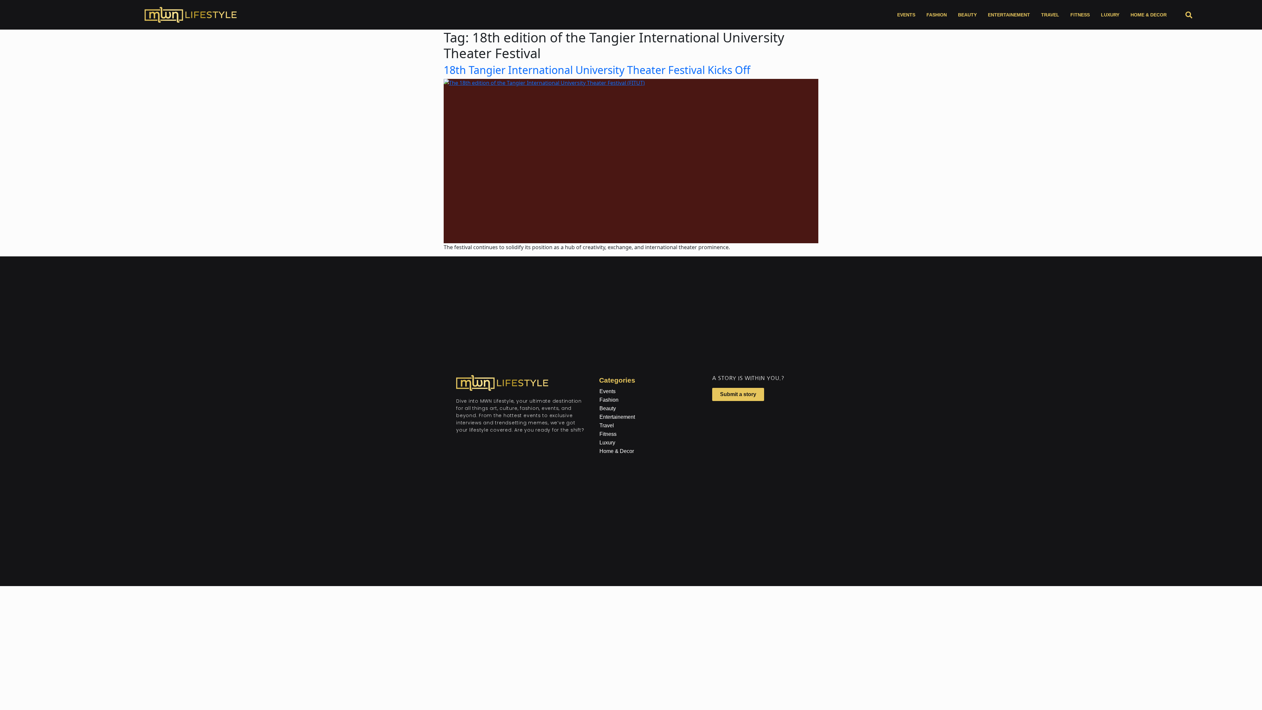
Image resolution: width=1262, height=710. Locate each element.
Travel (1050, 14)
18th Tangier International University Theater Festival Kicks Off (597, 70)
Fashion (936, 14)
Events (906, 14)
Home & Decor (1149, 14)
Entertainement (1009, 14)
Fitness (1080, 14)
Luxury (1110, 14)
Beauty (967, 14)
